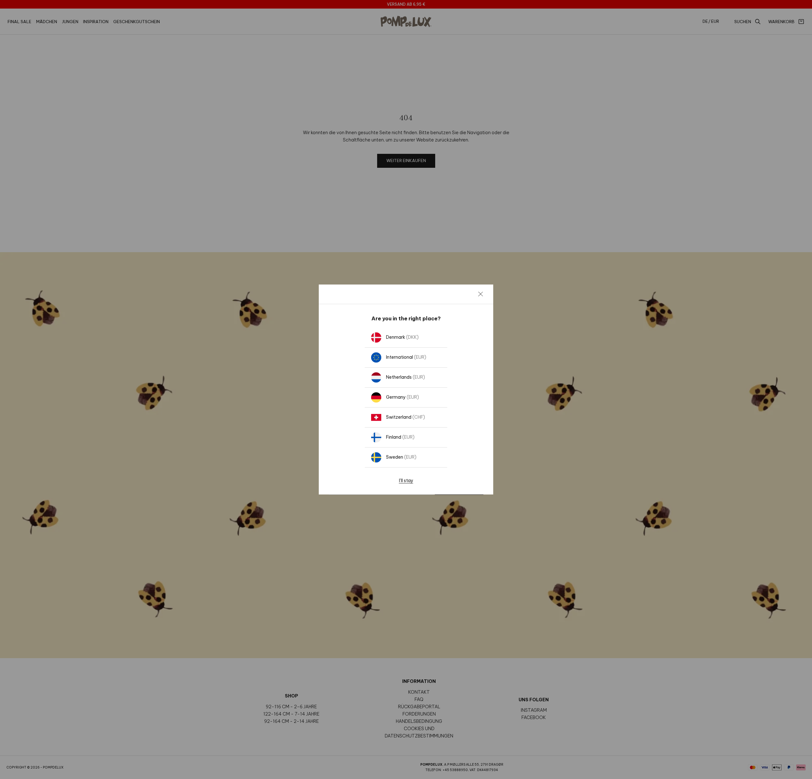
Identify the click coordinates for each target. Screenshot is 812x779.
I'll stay (406, 480)
